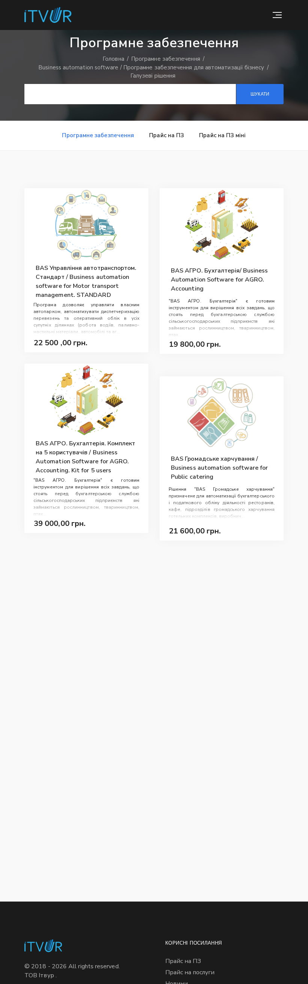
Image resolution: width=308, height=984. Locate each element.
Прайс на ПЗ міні (222, 135)
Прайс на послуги (189, 972)
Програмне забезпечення (166, 59)
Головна (114, 59)
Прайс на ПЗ (166, 135)
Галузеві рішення (152, 75)
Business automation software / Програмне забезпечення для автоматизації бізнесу (152, 67)
